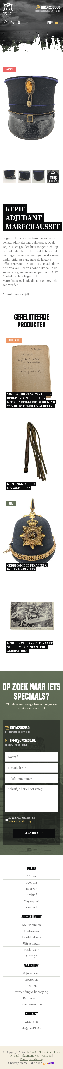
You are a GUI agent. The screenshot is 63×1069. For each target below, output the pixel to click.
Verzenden (32, 833)
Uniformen (31, 931)
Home (31, 876)
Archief (32, 895)
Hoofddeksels (31, 937)
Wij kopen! (31, 901)
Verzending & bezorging (31, 992)
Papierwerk (31, 950)
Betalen (31, 986)
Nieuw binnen (31, 925)
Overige (31, 956)
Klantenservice (31, 1004)
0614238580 (31, 1022)
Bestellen (31, 979)
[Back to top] (56, 1062)
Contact (31, 907)
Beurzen (31, 889)
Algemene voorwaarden (37, 1055)
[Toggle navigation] (56, 22)
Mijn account (32, 973)
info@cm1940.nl (31, 1028)
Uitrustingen (31, 943)
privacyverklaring (19, 821)
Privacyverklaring (31, 1059)
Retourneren (31, 998)
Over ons (32, 882)
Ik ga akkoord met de (21, 819)
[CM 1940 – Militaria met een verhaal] (8, 9)
